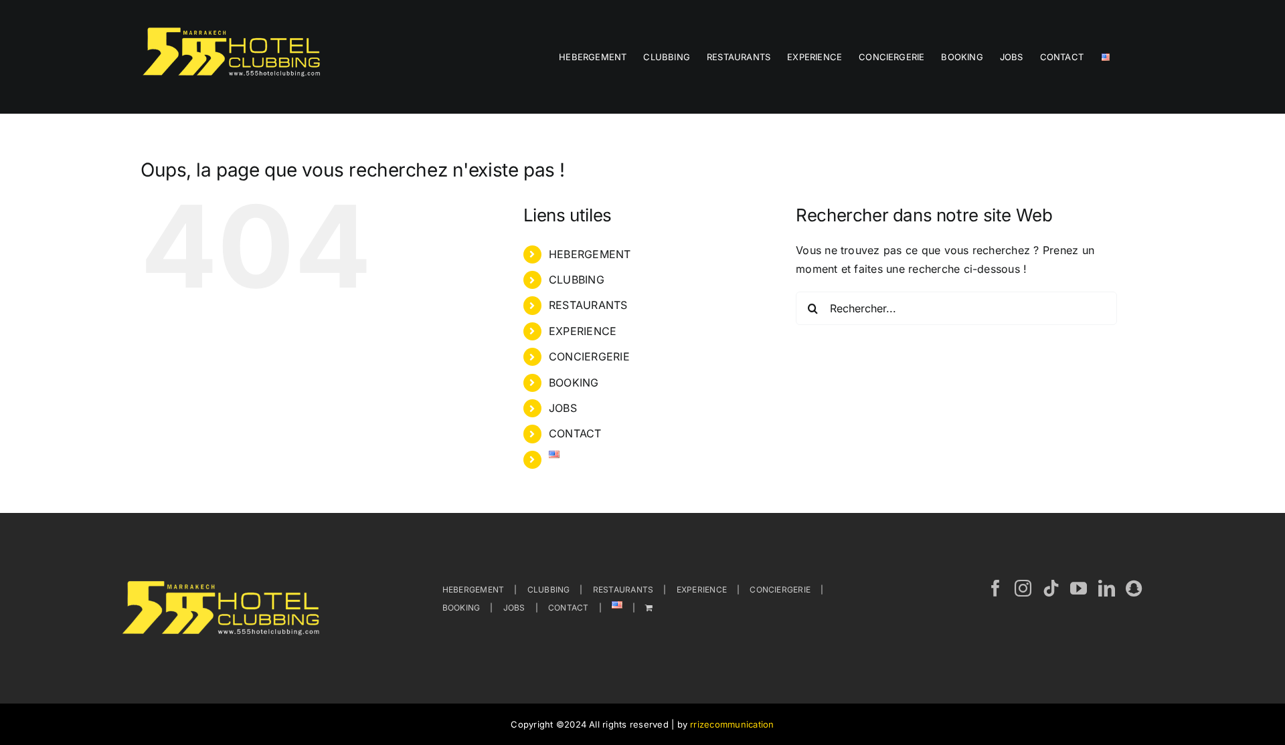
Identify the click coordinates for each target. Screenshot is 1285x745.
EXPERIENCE (582, 331)
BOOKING (574, 382)
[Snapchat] (1134, 588)
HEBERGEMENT (590, 254)
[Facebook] (995, 588)
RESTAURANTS (588, 305)
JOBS (563, 408)
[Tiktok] (1051, 588)
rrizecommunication (732, 724)
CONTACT (575, 433)
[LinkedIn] (1106, 588)
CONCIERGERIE (589, 356)
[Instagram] (1023, 588)
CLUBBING (576, 279)
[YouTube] (1078, 588)
